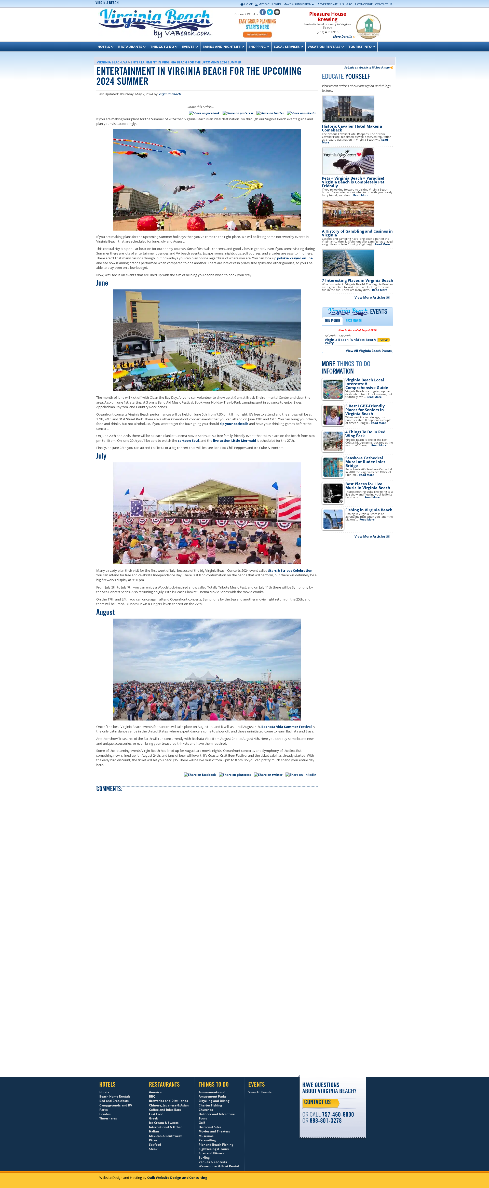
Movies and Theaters (214, 1131)
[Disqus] (207, 861)
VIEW (384, 340)
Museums (206, 1136)
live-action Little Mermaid (234, 440)
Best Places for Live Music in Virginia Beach (367, 485)
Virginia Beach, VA (112, 62)
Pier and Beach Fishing (216, 1144)
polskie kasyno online (295, 258)
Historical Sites (210, 1127)
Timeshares (108, 1118)
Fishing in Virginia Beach (368, 509)
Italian (154, 1131)
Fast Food (156, 1114)
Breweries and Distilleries (168, 1101)
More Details (342, 36)
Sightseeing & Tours (214, 1149)
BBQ (152, 1096)
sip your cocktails (234, 423)
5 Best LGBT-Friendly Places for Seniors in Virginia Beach (365, 409)
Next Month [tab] (354, 321)
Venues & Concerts (213, 1162)
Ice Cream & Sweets (164, 1122)
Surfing (204, 1157)
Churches (206, 1109)
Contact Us (317, 1103)
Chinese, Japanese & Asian (169, 1105)
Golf (202, 1122)
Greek (153, 1118)
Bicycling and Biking (214, 1101)
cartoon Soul (188, 440)
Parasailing (207, 1140)
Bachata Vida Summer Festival (286, 726)
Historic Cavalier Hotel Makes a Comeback (352, 128)
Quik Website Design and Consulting (177, 1177)
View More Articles (370, 297)
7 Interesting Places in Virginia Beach (357, 280)
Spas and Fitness (211, 1153)
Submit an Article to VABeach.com (367, 67)
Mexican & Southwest (165, 1136)
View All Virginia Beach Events (369, 351)
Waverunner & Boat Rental (219, 1166)
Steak (153, 1149)
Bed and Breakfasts (114, 1101)
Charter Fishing (210, 1105)
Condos (105, 1114)
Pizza (153, 1140)
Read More (361, 195)
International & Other (165, 1127)
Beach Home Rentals (114, 1096)
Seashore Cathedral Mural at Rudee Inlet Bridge (365, 461)
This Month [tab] (332, 321)
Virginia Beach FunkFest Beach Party (350, 341)
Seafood (155, 1144)
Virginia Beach (169, 94)
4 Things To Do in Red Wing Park (365, 433)
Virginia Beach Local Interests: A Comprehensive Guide (366, 383)
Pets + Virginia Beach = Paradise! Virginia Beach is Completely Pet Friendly (353, 182)
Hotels (104, 1092)
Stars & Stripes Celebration (290, 570)
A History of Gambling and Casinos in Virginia (357, 233)
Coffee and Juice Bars (165, 1109)
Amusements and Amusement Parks (212, 1094)
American (156, 1092)
